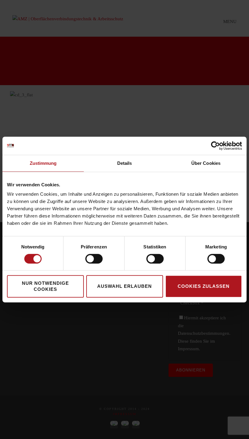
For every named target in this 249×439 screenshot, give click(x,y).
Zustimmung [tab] (43, 163)
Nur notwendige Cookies (45, 286)
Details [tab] (124, 163)
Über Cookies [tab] (205, 163)
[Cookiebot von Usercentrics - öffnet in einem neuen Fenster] (215, 145)
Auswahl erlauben (124, 286)
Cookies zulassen (204, 286)
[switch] (94, 259)
